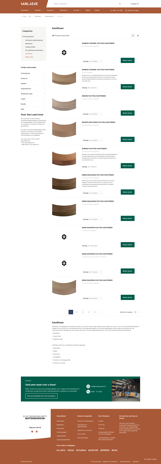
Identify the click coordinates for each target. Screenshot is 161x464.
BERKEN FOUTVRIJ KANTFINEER (94, 96)
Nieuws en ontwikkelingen (85, 421)
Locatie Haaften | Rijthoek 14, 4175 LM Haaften (106, 433)
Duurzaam (50, 10)
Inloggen (134, 4)
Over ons (76, 10)
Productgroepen (49, 16)
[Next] (100, 312)
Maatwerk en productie (85, 430)
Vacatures (101, 428)
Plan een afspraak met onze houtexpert (41, 396)
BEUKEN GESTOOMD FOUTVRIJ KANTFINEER (98, 122)
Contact (97, 10)
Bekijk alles (29, 57)
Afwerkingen (60, 421)
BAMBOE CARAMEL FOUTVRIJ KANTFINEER (98, 43)
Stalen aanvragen (83, 438)
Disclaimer (136, 461)
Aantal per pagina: (126, 312)
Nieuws (88, 10)
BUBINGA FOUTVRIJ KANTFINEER (94, 149)
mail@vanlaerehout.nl (98, 386)
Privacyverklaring (96, 461)
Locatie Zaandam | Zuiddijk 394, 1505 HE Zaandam (106, 438)
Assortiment (24, 10)
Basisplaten (60, 424)
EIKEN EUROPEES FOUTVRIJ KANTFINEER (97, 228)
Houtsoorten (60, 428)
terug (24, 16)
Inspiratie (38, 10)
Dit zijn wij (101, 424)
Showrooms (63, 10)
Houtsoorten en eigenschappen (82, 425)
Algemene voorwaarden (110, 461)
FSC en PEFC (82, 434)
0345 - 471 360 (96, 392)
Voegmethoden (61, 436)
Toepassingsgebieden (63, 439)
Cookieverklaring (125, 461)
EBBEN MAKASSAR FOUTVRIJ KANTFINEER (98, 175)
